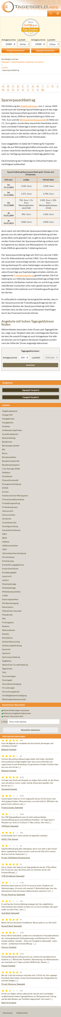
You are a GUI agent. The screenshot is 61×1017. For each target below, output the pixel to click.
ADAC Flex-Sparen (9, 839)
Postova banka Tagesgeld (12, 807)
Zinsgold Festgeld (9, 789)
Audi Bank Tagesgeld (10, 913)
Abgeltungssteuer (29, 106)
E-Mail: (4, 721)
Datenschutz (22, 1013)
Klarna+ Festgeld (8, 947)
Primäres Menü (57, 14)
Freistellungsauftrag (24, 275)
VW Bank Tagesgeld (9, 826)
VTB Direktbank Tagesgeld (12, 876)
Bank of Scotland (8, 1002)
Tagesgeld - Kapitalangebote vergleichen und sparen (22, 62)
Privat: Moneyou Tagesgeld (13, 894)
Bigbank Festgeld (8, 749)
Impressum (8, 1013)
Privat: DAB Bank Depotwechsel (15, 857)
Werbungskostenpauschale (33, 119)
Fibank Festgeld (8, 965)
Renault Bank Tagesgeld (11, 926)
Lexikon (4, 67)
